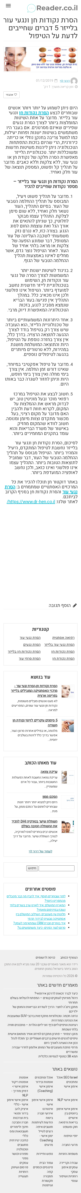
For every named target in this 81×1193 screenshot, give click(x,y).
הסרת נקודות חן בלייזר (24, 651)
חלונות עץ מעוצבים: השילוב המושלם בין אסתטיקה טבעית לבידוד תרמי (40, 916)
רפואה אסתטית (63, 637)
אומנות (23, 1077)
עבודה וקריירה (68, 1162)
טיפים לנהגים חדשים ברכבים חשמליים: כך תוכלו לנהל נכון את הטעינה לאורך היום (44, 1040)
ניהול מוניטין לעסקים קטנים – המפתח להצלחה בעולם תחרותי (44, 1000)
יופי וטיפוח (71, 1135)
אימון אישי (71, 1086)
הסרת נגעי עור (30, 637)
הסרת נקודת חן (63, 658)
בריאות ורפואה (68, 1122)
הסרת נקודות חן (34, 113)
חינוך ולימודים (19, 1127)
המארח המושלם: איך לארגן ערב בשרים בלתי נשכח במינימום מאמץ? (37, 907)
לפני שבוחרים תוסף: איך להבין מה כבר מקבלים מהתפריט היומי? (36, 898)
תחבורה (48, 1176)
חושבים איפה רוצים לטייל (44, 1129)
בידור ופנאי (21, 1113)
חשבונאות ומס (19, 1131)
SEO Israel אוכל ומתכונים (67, 1079)
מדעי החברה (70, 1144)
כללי (25, 1135)
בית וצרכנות (20, 1118)
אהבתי (10, 95)
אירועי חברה (45, 1113)
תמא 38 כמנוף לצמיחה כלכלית (58, 1056)
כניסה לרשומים (45, 957)
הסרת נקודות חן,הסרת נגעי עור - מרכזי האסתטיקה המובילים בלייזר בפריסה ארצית (34, 691)
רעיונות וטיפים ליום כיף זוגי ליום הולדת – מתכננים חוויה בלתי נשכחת (43, 1027)
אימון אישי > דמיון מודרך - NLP (19, 1091)
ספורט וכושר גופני (20, 1156)
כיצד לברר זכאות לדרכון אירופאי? (56, 993)
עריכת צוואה (49, 772)
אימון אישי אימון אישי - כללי (17, 1102)
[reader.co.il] (40, 5)
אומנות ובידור (44, 1082)
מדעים (49, 1144)
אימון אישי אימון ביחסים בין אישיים (67, 1113)
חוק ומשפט (70, 1127)
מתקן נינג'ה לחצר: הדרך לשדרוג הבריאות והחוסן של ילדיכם (45, 1009)
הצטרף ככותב (69, 957)
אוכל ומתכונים (44, 1077)
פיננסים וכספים (43, 1167)
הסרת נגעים (31, 644)
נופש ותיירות (44, 1153)
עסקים (24, 1162)
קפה (50, 1171)
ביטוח (49, 1118)
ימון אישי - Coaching (46, 1138)
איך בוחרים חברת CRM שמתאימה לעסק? (39, 923)
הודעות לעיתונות (42, 1122)
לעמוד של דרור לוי (40, 851)
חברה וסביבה (20, 1122)
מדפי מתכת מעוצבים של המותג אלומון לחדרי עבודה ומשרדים (45, 1049)
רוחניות (23, 1171)
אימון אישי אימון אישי (42, 1102)
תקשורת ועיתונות (47, 1183)
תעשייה (23, 1176)
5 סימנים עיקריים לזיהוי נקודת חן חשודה (35, 723)
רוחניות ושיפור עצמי (68, 1178)
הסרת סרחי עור (29, 658)
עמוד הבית (46, 1162)
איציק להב (21, 1109)
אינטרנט (48, 1109)
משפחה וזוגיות (68, 1153)
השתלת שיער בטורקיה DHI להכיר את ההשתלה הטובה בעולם (34, 824)
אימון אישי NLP (68, 1100)
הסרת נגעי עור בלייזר (59, 644)
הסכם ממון (50, 796)
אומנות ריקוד (19, 1082)
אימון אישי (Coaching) (45, 1088)
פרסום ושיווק (19, 1167)
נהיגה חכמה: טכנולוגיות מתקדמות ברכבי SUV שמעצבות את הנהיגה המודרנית (42, 1018)
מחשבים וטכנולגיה (22, 1147)
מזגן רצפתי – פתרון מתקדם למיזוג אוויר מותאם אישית (43, 1034)
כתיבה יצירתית (18, 1140)
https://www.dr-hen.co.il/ (31, 501)
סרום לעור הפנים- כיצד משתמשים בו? (41, 927)
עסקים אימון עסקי (70, 1169)
